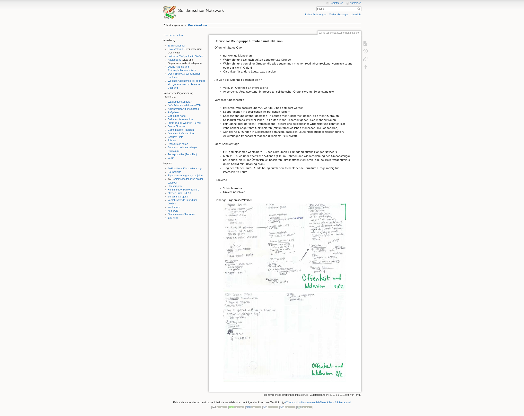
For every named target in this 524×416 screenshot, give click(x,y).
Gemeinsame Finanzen (181, 129)
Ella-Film (173, 217)
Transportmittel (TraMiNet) (182, 154)
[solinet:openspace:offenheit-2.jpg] (285, 337)
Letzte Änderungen (315, 14)
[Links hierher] (365, 59)
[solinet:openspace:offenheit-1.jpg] (285, 247)
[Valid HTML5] (270, 407)
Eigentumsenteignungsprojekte (185, 175)
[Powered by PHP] (253, 407)
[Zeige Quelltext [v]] (365, 43)
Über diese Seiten (173, 35)
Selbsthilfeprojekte (178, 196)
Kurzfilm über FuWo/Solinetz (183, 189)
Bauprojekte (174, 172)
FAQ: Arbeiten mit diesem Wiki (184, 105)
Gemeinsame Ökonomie (181, 214)
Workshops (174, 207)
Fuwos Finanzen (177, 126)
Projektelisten (175, 49)
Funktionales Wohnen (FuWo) (184, 122)
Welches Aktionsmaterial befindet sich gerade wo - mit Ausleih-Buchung (186, 84)
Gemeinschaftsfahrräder (181, 133)
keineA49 (173, 210)
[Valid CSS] (287, 407)
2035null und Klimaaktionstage (185, 168)
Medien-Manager (338, 14)
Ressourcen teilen (178, 144)
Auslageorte (174, 59)
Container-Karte (177, 115)
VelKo (171, 158)
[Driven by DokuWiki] (304, 407)
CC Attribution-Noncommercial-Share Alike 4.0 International (318, 402)
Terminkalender (176, 45)
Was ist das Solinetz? (180, 101)
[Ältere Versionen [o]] (365, 51)
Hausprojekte (175, 186)
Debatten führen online (180, 119)
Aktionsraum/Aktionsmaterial (184, 109)
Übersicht (356, 14)
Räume (172, 140)
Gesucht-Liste (175, 137)
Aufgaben (173, 112)
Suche (359, 8)
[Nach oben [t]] (365, 67)
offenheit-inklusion (197, 25)
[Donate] (236, 407)
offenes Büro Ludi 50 (179, 193)
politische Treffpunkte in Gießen (185, 56)
